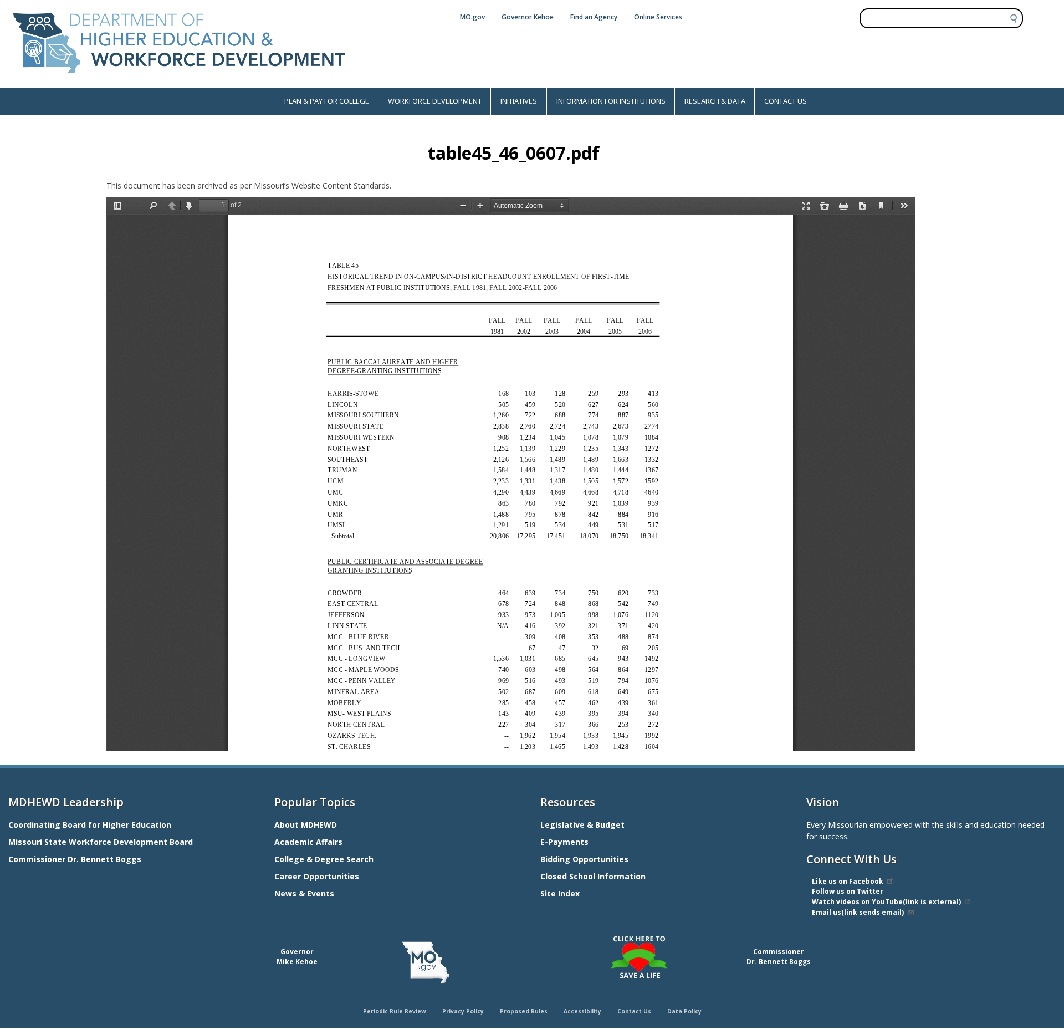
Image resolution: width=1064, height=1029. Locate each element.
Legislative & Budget (583, 824)
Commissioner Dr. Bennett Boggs (74, 859)
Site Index (561, 893)
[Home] (179, 82)
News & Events (304, 893)
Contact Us (634, 1011)
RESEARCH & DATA (714, 101)
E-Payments (564, 842)
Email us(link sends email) (858, 912)
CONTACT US (785, 101)
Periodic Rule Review (394, 1011)
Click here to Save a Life (533, 937)
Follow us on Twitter (847, 891)
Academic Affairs (309, 842)
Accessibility (582, 1011)
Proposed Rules (524, 1011)
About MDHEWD (305, 824)
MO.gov (472, 17)
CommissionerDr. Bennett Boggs (778, 956)
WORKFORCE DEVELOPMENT (435, 101)
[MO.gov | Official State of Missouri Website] (425, 962)
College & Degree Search (325, 859)
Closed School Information (593, 876)
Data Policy (684, 1011)
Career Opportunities (316, 876)
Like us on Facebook (847, 881)
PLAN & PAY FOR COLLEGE (326, 101)
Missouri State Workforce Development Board (100, 842)
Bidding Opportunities (585, 859)
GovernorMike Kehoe (297, 956)
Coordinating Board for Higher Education (90, 824)
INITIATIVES (518, 101)
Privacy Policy (463, 1011)
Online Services (658, 17)
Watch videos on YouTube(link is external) (886, 901)
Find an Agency (593, 17)
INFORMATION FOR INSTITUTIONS (611, 101)
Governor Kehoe (528, 17)
